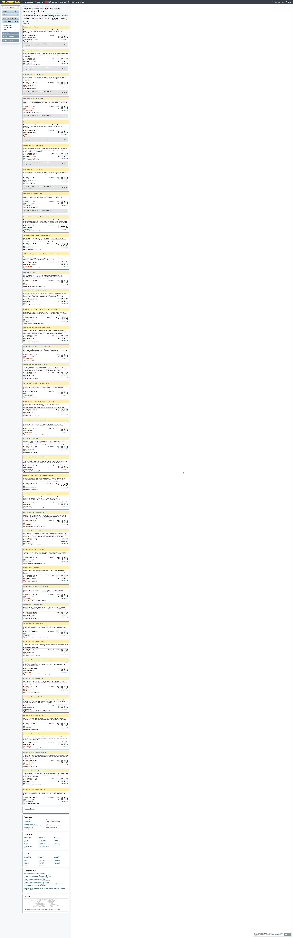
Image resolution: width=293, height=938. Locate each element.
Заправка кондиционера (30, 823)
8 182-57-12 (30, 447)
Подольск (62, 888)
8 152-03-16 (30, 557)
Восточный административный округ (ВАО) (35, 885)
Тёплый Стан (27, 856)
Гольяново (41, 856)
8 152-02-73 (30, 428)
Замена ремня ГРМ (28, 827)
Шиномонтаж (7, 33)
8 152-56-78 (30, 354)
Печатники (56, 840)
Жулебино (56, 843)
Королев (38, 888)
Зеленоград (33, 888)
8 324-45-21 (30, 687)
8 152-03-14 (30, 336)
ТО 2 (47, 823)
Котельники (57, 844)
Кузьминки (41, 860)
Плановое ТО (27, 819)
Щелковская (42, 844)
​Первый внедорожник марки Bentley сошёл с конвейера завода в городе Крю (42, 909)
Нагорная (26, 840)
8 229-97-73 (30, 594)
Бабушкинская (42, 841)
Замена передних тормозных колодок (33, 826)
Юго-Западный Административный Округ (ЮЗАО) (37, 882)
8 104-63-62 (30, 410)
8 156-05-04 (30, 373)
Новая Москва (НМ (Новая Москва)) (55, 884)
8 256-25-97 (30, 576)
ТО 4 (47, 824)
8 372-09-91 (30, 724)
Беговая (26, 843)
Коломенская (42, 840)
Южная (40, 838)
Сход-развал (27, 821)
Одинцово (56, 888)
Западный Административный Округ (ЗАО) (35, 884)
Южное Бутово (57, 856)
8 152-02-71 (30, 539)
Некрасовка (57, 863)
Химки (26, 889)
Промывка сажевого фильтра (53, 826)
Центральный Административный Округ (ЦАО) (36, 878)
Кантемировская (58, 841)
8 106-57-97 (30, 299)
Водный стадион (28, 837)
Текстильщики (27, 857)
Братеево (56, 857)
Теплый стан (42, 837)
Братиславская (57, 838)
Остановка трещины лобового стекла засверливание (39, 5)
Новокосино (57, 859)
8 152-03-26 (30, 317)
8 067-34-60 (30, 631)
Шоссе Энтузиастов (44, 846)
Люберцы (51, 888)
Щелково (31, 889)
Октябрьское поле (28, 846)
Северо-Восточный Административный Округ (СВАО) (38, 875)
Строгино (41, 865)
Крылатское (57, 862)
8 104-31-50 (30, 244)
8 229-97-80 (30, 262)
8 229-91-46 (30, 281)
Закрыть (287, 934)
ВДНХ (25, 844)
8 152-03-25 (30, 225)
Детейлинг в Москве (51, 827)
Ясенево (26, 859)
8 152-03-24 (30, 484)
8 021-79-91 (30, 668)
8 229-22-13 (30, 613)
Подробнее (64, 39)
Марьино (26, 841)
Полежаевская (27, 838)
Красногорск (45, 888)
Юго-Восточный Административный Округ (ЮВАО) (37, 880)
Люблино (26, 862)
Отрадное (26, 863)
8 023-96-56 (30, 650)
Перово (41, 857)
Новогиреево (57, 860)
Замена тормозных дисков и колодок (55, 819)
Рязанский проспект (44, 847)
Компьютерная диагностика (53, 821)
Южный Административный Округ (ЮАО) (35, 879)
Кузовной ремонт (8, 36)
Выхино (56, 837)
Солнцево (41, 863)
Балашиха (26, 888)
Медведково (42, 843)
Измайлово (41, 862)
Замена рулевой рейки (29, 829)
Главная (24, 5)
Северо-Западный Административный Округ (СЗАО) (38, 876)
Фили (25, 847)
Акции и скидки (8, 40)
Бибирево (26, 865)
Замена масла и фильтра (30, 824)
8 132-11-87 (30, 761)
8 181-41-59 (30, 705)
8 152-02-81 (30, 520)
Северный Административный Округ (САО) (34, 873)
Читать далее (26, 23)
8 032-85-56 (30, 797)
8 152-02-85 (30, 779)
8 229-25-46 (30, 35)
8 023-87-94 (30, 742)
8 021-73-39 (30, 391)
